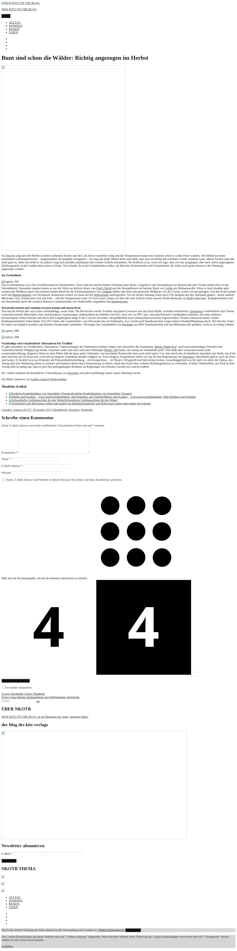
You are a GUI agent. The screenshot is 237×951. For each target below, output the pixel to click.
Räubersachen (119, 301)
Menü (6, 16)
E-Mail (6, 853)
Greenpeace (196, 311)
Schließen (7, 946)
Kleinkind (87, 409)
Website (6, 472)
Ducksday (189, 356)
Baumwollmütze (21, 294)
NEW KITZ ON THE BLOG (19, 9)
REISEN (14, 29)
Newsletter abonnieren (18, 687)
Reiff (190, 298)
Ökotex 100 (111, 350)
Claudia (6, 409)
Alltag (55, 409)
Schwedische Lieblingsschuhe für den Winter (91, 400)
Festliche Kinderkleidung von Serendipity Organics (102, 393)
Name (6, 459)
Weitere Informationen (111, 930)
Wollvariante (101, 294)
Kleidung (74, 409)
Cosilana (106, 291)
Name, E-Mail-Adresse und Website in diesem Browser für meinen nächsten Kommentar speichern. (64, 479)
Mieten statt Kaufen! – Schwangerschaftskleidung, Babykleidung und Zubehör (150, 396)
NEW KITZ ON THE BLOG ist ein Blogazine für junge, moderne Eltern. (45, 716)
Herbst (63, 409)
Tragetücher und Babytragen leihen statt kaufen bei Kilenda (116, 403)
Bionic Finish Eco (165, 346)
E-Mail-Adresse (11, 465)
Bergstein (127, 324)
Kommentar (9, 452)
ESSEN (13, 32)
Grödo (169, 288)
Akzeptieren (133, 930)
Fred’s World (103, 288)
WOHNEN (15, 25)
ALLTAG (15, 22)
